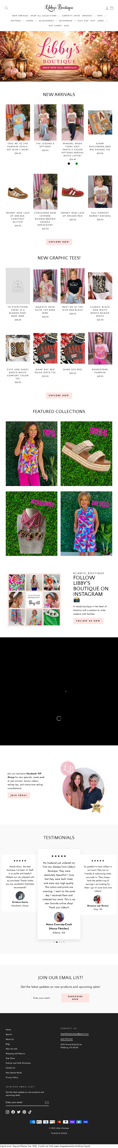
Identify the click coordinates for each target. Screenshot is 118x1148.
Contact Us (10, 1067)
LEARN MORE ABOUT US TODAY (38, 673)
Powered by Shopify (59, 1133)
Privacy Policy (12, 1077)
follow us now (88, 620)
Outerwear (66, 20)
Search (9, 1034)
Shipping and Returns (15, 1053)
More (101, 20)
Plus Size (83, 20)
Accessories (47, 20)
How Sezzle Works (14, 1072)
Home (8, 1029)
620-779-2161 (67, 1039)
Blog (8, 1044)
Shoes (30, 20)
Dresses (87, 15)
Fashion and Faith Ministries (18, 1063)
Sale (66, 25)
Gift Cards (55, 25)
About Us (10, 1039)
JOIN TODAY (19, 795)
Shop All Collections (44, 15)
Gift (93, 20)
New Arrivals (20, 15)
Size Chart (10, 1058)
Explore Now (59, 241)
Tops (100, 15)
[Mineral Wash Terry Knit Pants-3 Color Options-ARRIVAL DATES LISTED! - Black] (68, 163)
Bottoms (16, 20)
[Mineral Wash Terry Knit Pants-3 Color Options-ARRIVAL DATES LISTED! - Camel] (72, 163)
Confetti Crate (71, 15)
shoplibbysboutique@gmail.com (75, 1033)
